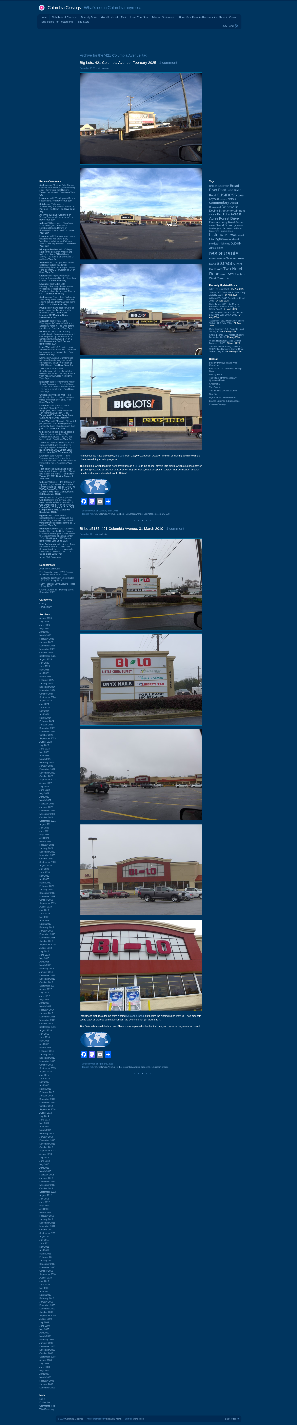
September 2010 (47, 1274)
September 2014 (47, 1109)
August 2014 (45, 1113)
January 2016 (46, 1054)
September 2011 (47, 1233)
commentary (45, 607)
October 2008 (46, 1353)
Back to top (230, 1419)
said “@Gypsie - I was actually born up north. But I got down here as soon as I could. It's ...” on (57, 351)
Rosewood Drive (217, 258)
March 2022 (45, 800)
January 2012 (46, 1219)
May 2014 (44, 1123)
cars (241, 195)
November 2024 (47, 690)
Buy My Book (89, 17)
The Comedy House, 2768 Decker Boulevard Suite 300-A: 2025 (56, 573)
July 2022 (44, 786)
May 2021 (44, 834)
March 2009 (45, 1336)
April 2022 (44, 797)
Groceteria (214, 384)
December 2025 (47, 645)
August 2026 (45, 618)
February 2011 (46, 1257)
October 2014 (46, 1106)
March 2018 (45, 965)
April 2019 (44, 920)
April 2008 (44, 1374)
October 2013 (46, 1147)
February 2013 (46, 1174)
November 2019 (47, 896)
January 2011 (46, 1260)
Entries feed (45, 1402)
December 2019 (47, 893)
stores (158, 514)
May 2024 (44, 711)
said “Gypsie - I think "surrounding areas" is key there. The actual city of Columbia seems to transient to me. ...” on (57, 460)
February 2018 (46, 968)
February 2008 (46, 1381)
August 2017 (45, 989)
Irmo (232, 235)
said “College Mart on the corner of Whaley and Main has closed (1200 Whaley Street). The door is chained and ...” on (56, 254)
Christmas (222, 199)
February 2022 (46, 803)
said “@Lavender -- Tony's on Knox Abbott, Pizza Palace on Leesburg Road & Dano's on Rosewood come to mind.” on (56, 228)
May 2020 (44, 876)
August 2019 (45, 906)
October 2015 (46, 1064)
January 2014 (46, 1137)
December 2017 (47, 975)
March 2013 (45, 1171)
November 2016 (47, 1020)
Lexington (148, 514)
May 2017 (44, 999)
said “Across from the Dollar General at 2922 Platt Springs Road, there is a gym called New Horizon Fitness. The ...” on (57, 549)
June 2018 (44, 955)
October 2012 (46, 1188)
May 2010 (44, 1288)
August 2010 (45, 1277)
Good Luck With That (113, 17)
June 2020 (44, 872)
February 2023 (46, 762)
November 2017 (47, 979)
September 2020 (47, 862)
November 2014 (47, 1102)
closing (42, 603)
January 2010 (46, 1302)
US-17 (229, 274)
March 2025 (45, 676)
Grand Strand (224, 225)
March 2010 (45, 1295)
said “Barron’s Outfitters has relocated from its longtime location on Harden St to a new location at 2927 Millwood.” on (56, 361)
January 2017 (46, 1013)
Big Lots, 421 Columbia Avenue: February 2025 (118, 63)
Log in (42, 1399)
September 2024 (47, 697)
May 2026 (44, 628)
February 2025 (46, 680)
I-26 (226, 235)
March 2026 (45, 635)
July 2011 (44, 1240)
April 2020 (44, 879)
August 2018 (45, 948)
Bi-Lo (138, 466)
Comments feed (47, 1406)
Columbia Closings (64, 7)
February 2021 (46, 845)
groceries (145, 1067)
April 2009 (44, 1332)
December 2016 (47, 1016)
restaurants (224, 253)
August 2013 (45, 1154)
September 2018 (47, 944)
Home (43, 17)
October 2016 (46, 1023)
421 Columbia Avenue (104, 514)
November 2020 (47, 855)
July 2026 (44, 621)
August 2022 (45, 783)
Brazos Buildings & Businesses (224, 401)
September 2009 (47, 1315)
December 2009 (47, 1305)
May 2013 (44, 1164)
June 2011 (44, 1243)
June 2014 (44, 1119)
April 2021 (44, 838)
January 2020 (46, 889)
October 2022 (46, 776)
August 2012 (45, 1195)
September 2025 (47, 656)
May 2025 (44, 669)
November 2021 (47, 814)
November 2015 (47, 1061)
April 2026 (44, 632)
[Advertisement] (148, 40)
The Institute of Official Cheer (223, 390)
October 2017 (46, 982)
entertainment (236, 210)
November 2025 (47, 649)
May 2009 (44, 1329)
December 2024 (47, 687)
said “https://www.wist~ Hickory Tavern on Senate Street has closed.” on (57, 278)
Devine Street (217, 210)
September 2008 (47, 1356)
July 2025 (44, 663)
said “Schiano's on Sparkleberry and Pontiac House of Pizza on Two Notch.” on (57, 208)
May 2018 (44, 958)
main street (231, 239)
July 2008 (44, 1363)
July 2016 (44, 1034)
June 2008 (44, 1367)
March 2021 (45, 841)
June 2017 (44, 996)
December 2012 (47, 1181)
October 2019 (46, 900)
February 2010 (46, 1298)
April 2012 (44, 1209)
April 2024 (44, 714)
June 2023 (44, 748)
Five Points (223, 214)
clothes (232, 199)
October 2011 (46, 1229)
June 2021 (44, 831)
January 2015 (46, 1095)
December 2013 (47, 1140)
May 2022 (44, 793)
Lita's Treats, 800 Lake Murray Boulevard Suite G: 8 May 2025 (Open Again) (224, 306)
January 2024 (46, 724)
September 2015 (47, 1068)
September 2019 (47, 903)
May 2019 (44, 917)
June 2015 (44, 1078)
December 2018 (47, 934)
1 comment (168, 63)
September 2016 (47, 1027)
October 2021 (46, 817)
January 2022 (46, 807)
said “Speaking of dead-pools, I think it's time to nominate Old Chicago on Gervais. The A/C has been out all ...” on (56, 435)
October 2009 (46, 1312)
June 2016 (44, 1037)
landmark (239, 235)
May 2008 (44, 1370)
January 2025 (46, 683)
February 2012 (46, 1216)
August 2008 (45, 1360)
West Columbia (219, 278)
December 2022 (47, 769)
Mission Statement (163, 17)
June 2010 (44, 1284)
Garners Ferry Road (222, 222)
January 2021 (46, 848)
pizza (220, 247)
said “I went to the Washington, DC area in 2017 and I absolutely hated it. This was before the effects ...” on (56, 324)
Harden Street (226, 231)
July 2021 (44, 827)
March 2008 (45, 1377)
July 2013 (44, 1157)
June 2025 (44, 666)
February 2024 (46, 721)
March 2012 (45, 1212)
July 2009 (44, 1322)
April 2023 (44, 755)
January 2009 (46, 1343)
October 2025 (46, 652)
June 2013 (44, 1161)
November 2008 (47, 1350)
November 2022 (47, 773)
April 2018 (44, 961)
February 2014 (46, 1133)
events (212, 214)
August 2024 (45, 700)
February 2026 (46, 639)
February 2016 (46, 1051)
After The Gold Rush (49, 568)
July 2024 (44, 704)
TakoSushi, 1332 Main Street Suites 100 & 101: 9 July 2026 (56, 579)
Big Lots (119, 455)
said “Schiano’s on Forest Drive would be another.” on (56, 217)
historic (216, 234)
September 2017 (47, 985)
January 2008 (46, 1384)
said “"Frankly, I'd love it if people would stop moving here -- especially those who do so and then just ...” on (57, 425)
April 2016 (44, 1044)
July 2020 (44, 869)
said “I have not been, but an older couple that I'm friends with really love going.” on (56, 313)
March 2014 (45, 1130)
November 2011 (47, 1226)
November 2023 (47, 731)
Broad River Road (224, 188)
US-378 (166, 514)
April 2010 (44, 1291)
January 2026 (46, 642)
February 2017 (46, 1010)
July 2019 (44, 910)
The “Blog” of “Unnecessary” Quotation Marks (223, 379)
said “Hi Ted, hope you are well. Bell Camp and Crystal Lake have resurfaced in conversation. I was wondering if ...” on (56, 504)
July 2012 (44, 1198)
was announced (135, 1016)
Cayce (213, 199)
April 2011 (44, 1250)
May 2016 (44, 1040)
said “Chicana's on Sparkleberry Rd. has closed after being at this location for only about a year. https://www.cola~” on (57, 373)
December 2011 (47, 1223)
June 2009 (44, 1326)
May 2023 (44, 752)
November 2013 (47, 1144)
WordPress (138, 1419)
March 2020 (45, 882)
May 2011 (44, 1247)
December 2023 (47, 728)
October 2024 (46, 693)
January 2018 (46, 972)
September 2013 (47, 1150)
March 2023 (45, 759)
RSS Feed (227, 25)
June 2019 (44, 913)
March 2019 (45, 924)
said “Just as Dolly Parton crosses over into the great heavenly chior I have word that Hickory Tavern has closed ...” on (57, 190)
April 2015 (44, 1085)
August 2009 (45, 1319)
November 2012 (47, 1185)
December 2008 (47, 1346)
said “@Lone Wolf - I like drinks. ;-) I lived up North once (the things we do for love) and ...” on (56, 398)
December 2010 (47, 1264)
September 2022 (47, 779)
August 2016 (45, 1030)
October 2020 (46, 858)
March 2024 (45, 718)
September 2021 (47, 821)
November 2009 (47, 1308)
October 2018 (46, 941)
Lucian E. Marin (113, 1419)
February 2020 (46, 886)
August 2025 (45, 659)
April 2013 (44, 1168)
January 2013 (46, 1178)
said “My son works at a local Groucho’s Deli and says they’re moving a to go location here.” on (56, 447)
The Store (83, 21)
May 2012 (44, 1205)
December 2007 (47, 1387)
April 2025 (44, 673)
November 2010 (47, 1267)
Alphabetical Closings (64, 17)
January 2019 (46, 931)
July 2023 (44, 745)
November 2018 (47, 937)
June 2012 (44, 1202)
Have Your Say (139, 17)
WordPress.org (46, 1409)
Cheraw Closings (217, 404)
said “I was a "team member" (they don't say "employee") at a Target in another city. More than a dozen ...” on (56, 411)
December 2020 (47, 852)
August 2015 (45, 1071)
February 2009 (46, 1339)
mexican (214, 243)
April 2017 (44, 1003)
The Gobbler (215, 387)
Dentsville (229, 207)
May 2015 (44, 1082)
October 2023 (46, 735)
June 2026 (44, 625)
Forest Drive (229, 218)
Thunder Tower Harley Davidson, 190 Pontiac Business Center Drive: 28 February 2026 (226, 349)
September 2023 (47, 738)
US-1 (222, 274)
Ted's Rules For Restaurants (57, 21)
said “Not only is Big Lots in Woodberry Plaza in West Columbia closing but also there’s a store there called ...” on (57, 301)
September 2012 (47, 1192)
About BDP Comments (50, 557)
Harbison (227, 228)
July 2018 (44, 951)
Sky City (213, 394)
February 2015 (46, 1092)
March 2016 (45, 1047)
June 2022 (44, 790)
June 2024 (44, 707)
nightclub (225, 243)
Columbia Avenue (134, 514)
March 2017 (45, 1006)
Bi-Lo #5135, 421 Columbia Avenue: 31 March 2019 (121, 529)
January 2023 (46, 766)
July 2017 (44, 992)
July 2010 (44, 1281)
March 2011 (45, 1253)
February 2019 (46, 927)
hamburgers (215, 228)
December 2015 (47, 1058)
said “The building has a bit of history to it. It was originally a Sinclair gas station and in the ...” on (57, 474)
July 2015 (44, 1075)
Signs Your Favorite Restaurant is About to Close (207, 17)
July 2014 (44, 1116)
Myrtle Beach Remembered (222, 397)
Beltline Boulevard (219, 186)
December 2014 (47, 1099)
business (227, 194)
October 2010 (46, 1271)
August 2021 (45, 824)
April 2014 (44, 1126)
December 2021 (47, 810)
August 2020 (45, 865)
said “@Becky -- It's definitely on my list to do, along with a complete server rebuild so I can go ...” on (57, 488)
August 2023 (45, 742)
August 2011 (45, 1236)
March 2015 (45, 1089)
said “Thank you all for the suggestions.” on (57, 199)
